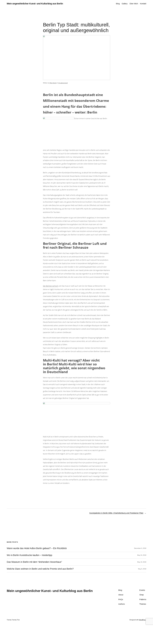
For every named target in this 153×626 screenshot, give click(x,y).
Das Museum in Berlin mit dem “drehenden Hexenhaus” (34, 562)
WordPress (142, 620)
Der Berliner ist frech (50, 286)
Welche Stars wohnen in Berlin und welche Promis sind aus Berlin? (40, 569)
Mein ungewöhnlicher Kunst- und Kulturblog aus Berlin (35, 3)
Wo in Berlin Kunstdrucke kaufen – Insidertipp (29, 555)
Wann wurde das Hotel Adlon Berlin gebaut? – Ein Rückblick (37, 548)
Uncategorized (63, 83)
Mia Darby (53, 83)
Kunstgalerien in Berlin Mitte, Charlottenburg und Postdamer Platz (116, 513)
